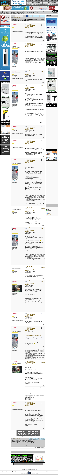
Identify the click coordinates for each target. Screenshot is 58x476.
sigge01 (49, 214)
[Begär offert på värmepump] (28, 464)
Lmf (36, 12)
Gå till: (35, 447)
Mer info (32, 473)
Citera (43, 71)
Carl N (14, 43)
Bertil (34, 12)
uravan (14, 24)
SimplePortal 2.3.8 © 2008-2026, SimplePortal (29, 469)
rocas (49, 213)
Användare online (50, 212)
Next (15, 17)
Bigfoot (15, 281)
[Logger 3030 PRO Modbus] (28, 458)
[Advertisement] (5, 176)
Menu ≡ (55, 11)
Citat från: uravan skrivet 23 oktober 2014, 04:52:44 (34, 335)
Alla (17, 17)
